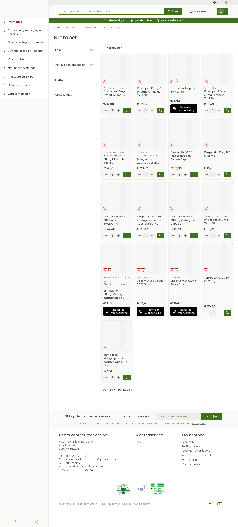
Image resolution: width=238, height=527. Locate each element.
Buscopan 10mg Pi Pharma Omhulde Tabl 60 (149, 92)
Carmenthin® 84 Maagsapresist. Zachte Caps (181, 156)
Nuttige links (191, 446)
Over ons (188, 441)
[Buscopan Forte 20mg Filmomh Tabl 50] (117, 133)
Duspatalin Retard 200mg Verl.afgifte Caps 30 (182, 220)
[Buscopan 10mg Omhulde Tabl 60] (117, 69)
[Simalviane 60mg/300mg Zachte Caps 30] (117, 258)
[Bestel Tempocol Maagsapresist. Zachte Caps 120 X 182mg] (127, 377)
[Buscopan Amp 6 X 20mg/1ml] (184, 69)
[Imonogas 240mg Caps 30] (217, 197)
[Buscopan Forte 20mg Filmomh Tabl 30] (217, 69)
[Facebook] (15, 522)
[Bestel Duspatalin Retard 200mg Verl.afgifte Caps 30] (194, 235)
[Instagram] (35, 522)
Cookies (126, 503)
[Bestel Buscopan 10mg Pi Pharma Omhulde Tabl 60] (160, 110)
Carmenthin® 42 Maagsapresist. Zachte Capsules (148, 159)
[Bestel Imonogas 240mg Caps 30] (227, 235)
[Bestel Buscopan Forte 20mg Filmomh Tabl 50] (127, 174)
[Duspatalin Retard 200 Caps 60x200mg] (117, 197)
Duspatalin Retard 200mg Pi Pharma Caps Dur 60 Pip (149, 220)
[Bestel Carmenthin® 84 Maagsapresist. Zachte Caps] (194, 174)
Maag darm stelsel (97, 27)
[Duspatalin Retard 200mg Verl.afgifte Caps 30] (184, 197)
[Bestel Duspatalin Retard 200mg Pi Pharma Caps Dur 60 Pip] (160, 235)
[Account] (213, 11)
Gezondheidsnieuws (196, 450)
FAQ (138, 441)
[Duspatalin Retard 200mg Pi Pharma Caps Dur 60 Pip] (150, 197)
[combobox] (111, 11)
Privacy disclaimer (110, 503)
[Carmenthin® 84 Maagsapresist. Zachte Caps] (184, 133)
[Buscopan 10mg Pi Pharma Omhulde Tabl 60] (150, 69)
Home (57, 27)
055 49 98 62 (80, 455)
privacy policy (198, 423)
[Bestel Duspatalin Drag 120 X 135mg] (227, 174)
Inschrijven (212, 416)
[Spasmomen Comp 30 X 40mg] (150, 258)
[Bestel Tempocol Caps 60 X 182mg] (227, 313)
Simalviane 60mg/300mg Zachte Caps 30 (113, 294)
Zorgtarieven (191, 464)
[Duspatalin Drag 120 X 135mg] (217, 133)
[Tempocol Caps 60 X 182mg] (217, 258)
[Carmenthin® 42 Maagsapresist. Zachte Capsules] (150, 133)
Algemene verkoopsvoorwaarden (78, 503)
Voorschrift (189, 459)
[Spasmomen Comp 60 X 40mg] (184, 258)
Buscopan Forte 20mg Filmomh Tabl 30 (214, 95)
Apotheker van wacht (196, 455)
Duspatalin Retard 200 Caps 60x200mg (115, 220)
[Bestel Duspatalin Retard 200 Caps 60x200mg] (127, 235)
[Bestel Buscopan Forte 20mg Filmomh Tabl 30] (227, 110)
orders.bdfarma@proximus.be (96, 459)
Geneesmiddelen (74, 27)
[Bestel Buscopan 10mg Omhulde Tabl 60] (127, 110)
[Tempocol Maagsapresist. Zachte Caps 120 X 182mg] (117, 336)
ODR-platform (142, 503)
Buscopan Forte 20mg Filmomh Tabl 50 (114, 159)
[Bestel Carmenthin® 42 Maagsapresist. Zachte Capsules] (160, 174)
